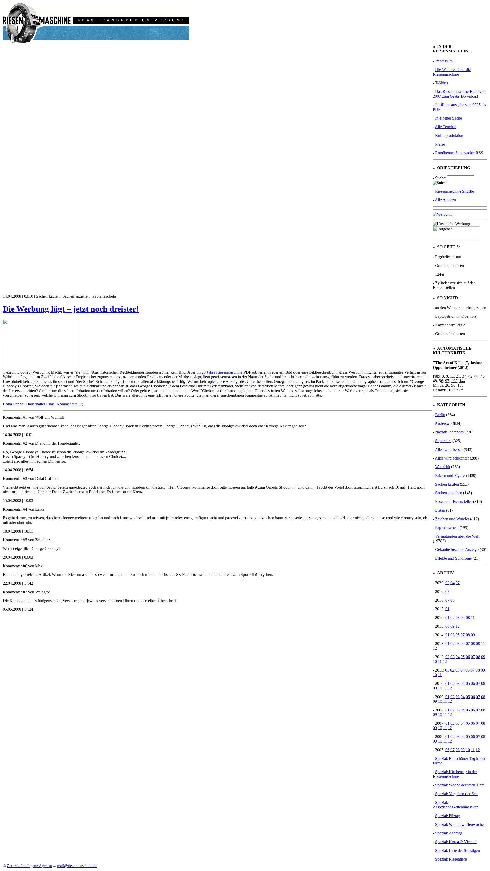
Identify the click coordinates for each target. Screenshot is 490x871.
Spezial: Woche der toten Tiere (459, 785)
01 (447, 609)
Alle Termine (445, 127)
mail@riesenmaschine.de (77, 866)
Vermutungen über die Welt (457, 536)
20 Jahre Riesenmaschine (222, 372)
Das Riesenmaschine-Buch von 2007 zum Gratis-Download (459, 93)
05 (458, 635)
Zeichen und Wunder (452, 519)
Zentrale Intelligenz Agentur (29, 866)
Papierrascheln (447, 527)
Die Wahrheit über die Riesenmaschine (452, 71)
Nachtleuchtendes (449, 432)
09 (452, 626)
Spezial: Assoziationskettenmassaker (455, 804)
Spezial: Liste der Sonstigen (457, 850)
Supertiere (443, 441)
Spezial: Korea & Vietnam (456, 842)
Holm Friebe (13, 404)
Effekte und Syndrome (453, 558)
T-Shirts (441, 83)
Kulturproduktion (449, 135)
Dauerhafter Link (40, 404)
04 (452, 583)
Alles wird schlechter (452, 458)
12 (458, 626)
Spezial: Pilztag (447, 816)
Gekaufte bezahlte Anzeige (457, 549)
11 (473, 617)
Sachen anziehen (448, 493)
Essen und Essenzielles (453, 501)
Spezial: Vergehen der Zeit (456, 794)
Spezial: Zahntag (448, 833)
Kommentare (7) (70, 404)
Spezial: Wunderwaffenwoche (459, 824)
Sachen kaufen (447, 484)
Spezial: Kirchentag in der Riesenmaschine (455, 774)
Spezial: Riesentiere (451, 859)
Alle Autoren (445, 200)
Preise (440, 144)
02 (447, 583)
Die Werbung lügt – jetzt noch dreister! (71, 308)
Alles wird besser (449, 449)
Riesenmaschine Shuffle (454, 191)
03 (458, 617)
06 (468, 657)
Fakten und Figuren (451, 475)
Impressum (444, 61)
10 (435, 661)
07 (458, 583)
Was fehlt (442, 467)
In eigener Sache (448, 118)
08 (452, 600)
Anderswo (443, 423)
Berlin (440, 415)
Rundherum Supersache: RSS (459, 153)
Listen (440, 510)
